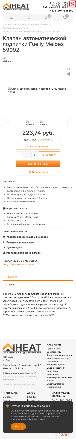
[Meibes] (7, 59)
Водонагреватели (56, 367)
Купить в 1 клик (38, 163)
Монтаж (7, 397)
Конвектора (53, 374)
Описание (11, 276)
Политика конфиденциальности (19, 384)
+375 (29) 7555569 (61, 10)
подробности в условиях (18, 264)
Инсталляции (54, 387)
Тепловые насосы (56, 364)
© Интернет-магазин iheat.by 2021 (21, 373)
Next (70, 122)
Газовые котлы (54, 348)
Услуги (6, 400)
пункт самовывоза (24, 201)
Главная (7, 24)
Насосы (51, 380)
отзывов (33, 376)
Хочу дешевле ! (39, 146)
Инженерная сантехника (59, 377)
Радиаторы (52, 371)
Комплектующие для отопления (31, 24)
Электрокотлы (54, 351)
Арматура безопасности (15, 28)
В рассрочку (39, 171)
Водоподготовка (55, 383)
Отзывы (10, 284)
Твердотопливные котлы (59, 355)
